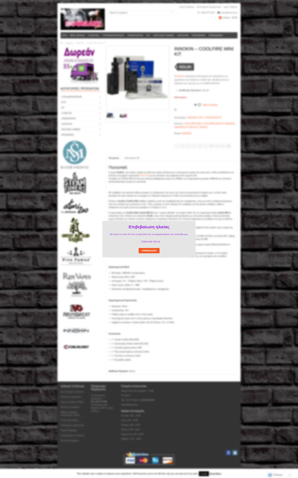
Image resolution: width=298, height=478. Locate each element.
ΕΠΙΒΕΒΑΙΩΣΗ (149, 250)
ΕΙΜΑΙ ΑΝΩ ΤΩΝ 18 (151, 242)
